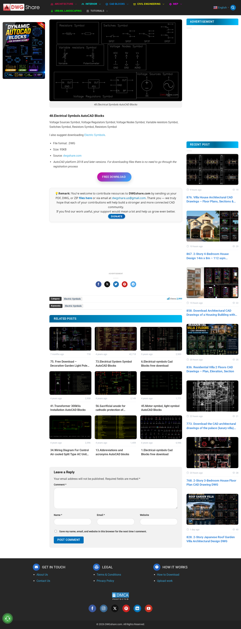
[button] (233, 8)
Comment (60, 484)
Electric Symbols (94, 135)
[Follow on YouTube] (148, 608)
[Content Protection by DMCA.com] (120, 596)
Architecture (64, 3)
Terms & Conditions (109, 574)
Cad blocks (117, 3)
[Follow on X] (115, 608)
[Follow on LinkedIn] (137, 608)
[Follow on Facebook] (92, 608)
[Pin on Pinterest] (125, 284)
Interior (91, 3)
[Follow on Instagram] (103, 608)
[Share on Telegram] (133, 284)
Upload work (165, 581)
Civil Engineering (149, 3)
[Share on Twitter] (116, 284)
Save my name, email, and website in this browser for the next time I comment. (103, 531)
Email (101, 515)
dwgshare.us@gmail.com (129, 198)
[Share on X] (107, 284)
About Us (42, 574)
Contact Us (43, 581)
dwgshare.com (72, 155)
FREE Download (114, 177)
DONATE (116, 216)
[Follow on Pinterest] (126, 608)
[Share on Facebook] (98, 284)
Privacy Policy (105, 581)
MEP (175, 3)
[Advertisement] (24, 138)
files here (85, 198)
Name (58, 515)
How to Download (168, 574)
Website (144, 515)
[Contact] (8, 618)
